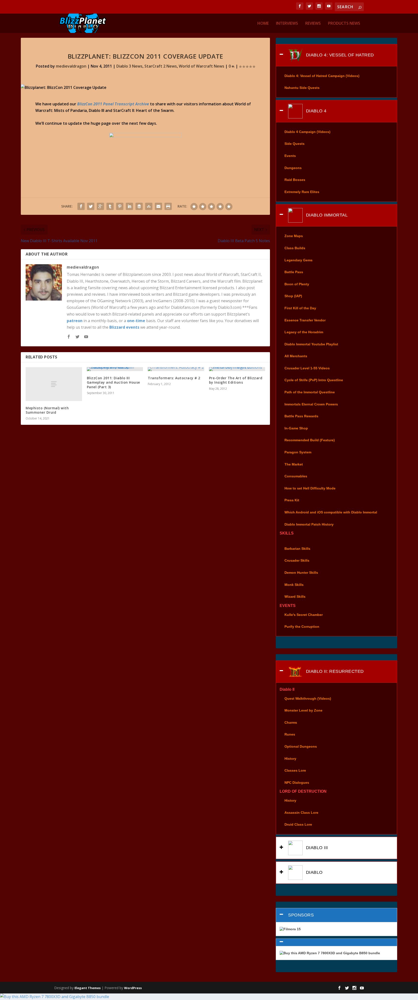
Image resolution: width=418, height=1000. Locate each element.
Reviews (313, 23)
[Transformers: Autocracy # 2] (176, 369)
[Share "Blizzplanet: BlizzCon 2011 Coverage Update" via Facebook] (81, 206)
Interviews (287, 23)
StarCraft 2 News (160, 66)
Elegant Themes (88, 988)
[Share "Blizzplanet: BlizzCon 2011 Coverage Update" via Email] (158, 206)
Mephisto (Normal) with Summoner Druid (47, 410)
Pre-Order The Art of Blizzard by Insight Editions (235, 380)
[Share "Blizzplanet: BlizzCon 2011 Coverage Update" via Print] (168, 206)
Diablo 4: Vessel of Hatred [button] (339, 55)
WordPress (133, 988)
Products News (344, 23)
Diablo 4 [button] (316, 111)
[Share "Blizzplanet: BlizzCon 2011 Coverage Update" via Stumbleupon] (149, 206)
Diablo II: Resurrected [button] (334, 671)
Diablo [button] (314, 872)
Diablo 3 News (129, 66)
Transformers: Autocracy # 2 (174, 378)
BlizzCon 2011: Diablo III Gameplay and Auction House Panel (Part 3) (113, 382)
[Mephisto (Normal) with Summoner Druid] (54, 384)
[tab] (336, 55)
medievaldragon (71, 66)
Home (263, 23)
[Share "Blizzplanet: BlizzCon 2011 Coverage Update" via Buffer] (139, 206)
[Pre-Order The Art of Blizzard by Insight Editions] (237, 369)
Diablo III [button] (316, 847)
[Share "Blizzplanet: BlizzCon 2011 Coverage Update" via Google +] (100, 206)
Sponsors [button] (301, 915)
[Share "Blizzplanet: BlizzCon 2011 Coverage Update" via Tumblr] (110, 206)
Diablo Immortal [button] (326, 214)
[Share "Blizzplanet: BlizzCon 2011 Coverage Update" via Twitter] (91, 206)
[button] (336, 942)
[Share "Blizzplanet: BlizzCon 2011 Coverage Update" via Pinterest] (120, 206)
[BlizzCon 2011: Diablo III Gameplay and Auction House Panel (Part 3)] (115, 369)
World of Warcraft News (201, 66)
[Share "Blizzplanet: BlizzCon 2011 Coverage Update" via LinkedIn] (129, 206)
